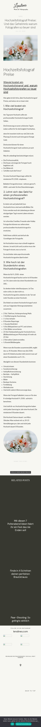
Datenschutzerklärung (23, 724)
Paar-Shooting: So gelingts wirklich (20, 601)
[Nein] (39, 722)
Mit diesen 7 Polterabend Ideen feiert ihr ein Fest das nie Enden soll (20, 508)
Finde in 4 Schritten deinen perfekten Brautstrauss (20, 556)
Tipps (21, 16)
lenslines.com (20, 631)
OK (12, 724)
